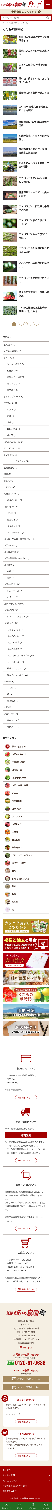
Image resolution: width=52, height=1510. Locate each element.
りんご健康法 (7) (15, 649)
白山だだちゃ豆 (19, 777)
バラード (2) (12, 597)
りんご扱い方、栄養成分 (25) (20, 655)
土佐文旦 (16, 840)
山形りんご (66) (11, 623)
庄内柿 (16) (9, 681)
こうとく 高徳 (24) (15, 629)
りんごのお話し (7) (16, 636)
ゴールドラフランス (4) (18, 461)
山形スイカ (17, 770)
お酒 (14, 894)
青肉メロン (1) (14, 727)
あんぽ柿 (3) (9, 345)
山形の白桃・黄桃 (20, 785)
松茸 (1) (7, 707)
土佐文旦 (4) (9, 487)
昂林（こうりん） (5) (17, 668)
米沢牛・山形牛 (19, 863)
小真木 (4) (11, 409)
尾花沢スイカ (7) (11, 493)
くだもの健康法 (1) (12, 351)
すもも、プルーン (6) (13, 396)
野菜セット (17, 847)
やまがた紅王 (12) (15, 364)
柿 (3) (9, 694)
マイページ (31, 7)
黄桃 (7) (10, 578)
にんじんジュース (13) (14, 442)
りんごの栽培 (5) (15, 642)
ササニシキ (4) (14, 526)
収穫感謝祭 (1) (10, 468)
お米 (14, 871)
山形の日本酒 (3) (11, 552)
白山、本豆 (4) (14, 429)
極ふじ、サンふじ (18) (17, 675)
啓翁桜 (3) (8, 480)
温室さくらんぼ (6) (16, 377)
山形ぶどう (17, 809)
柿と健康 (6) (12, 701)
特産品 (15, 902)
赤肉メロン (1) (14, 720)
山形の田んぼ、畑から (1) (15, 604)
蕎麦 (14, 886)
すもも (15, 793)
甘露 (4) (10, 422)
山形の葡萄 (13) (11, 610)
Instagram (27, 1348)
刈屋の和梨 (17, 801)
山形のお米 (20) (11, 506)
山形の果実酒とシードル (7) (16, 558)
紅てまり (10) (13, 383)
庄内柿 (15, 832)
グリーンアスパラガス (22, 855)
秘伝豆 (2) (11, 435)
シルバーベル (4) (15, 591)
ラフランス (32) (11, 455)
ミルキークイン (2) (16, 532)
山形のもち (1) (10, 545)
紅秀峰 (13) (12, 390)
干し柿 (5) (11, 688)
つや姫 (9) (11, 513)
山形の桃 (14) (10, 565)
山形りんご (17, 824)
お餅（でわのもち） (21, 878)
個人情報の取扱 (10, 1491)
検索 (47, 17)
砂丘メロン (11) (11, 714)
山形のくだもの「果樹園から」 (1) (19, 539)
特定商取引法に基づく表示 (15, 1486)
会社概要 (7, 1470)
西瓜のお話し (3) (15, 500)
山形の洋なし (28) (12, 584)
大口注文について (11, 1481)
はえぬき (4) (12, 519)
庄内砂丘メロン (19, 762)
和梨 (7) (7, 474)
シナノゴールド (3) (16, 662)
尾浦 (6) (10, 416)
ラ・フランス (18, 816)
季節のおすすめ (19, 746)
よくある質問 (9, 1475)
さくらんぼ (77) (11, 357)
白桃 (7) (10, 571)
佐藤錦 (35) (12, 370)
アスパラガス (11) (12, 448)
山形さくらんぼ (19, 754)
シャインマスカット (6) (18, 616)
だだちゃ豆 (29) (11, 403)
